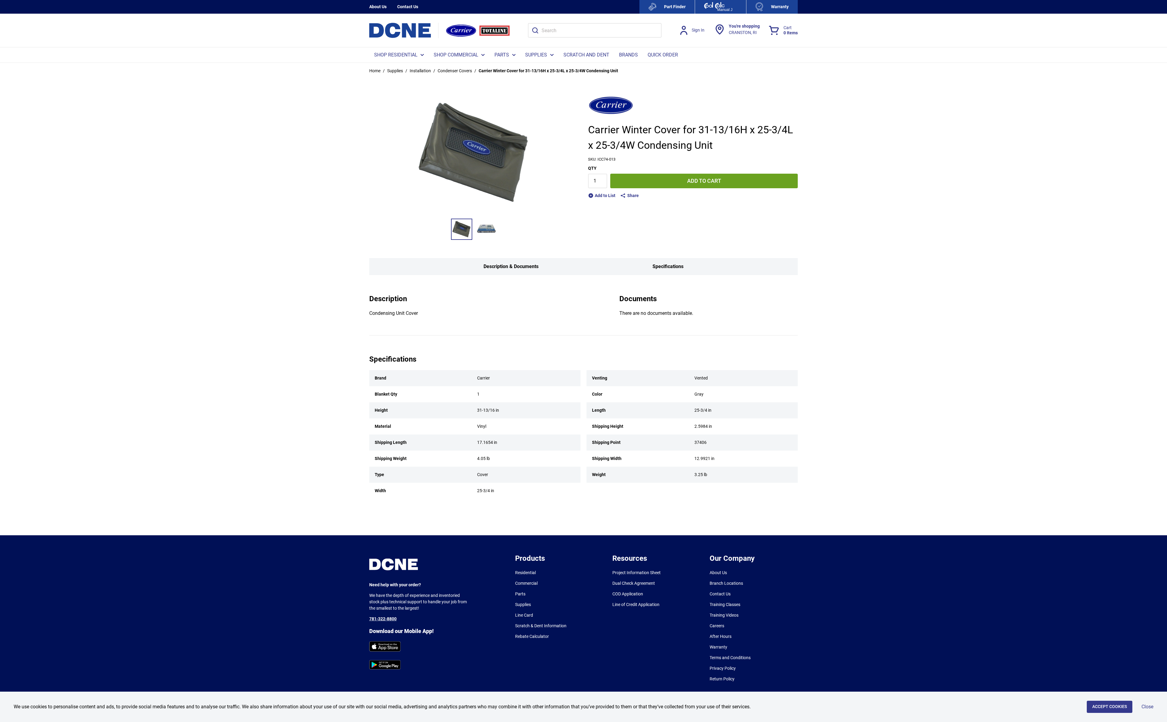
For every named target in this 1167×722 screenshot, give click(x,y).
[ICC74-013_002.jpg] (486, 229)
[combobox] (595, 30)
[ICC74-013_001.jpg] (461, 229)
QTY (592, 168)
